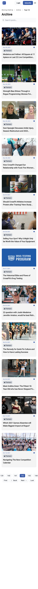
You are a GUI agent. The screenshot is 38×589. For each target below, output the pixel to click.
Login (18, 3)
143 (29, 476)
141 (15, 476)
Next (22, 480)
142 (22, 476)
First (5, 480)
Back (15, 480)
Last (32, 480)
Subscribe (28, 3)
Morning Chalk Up (7, 10)
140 (8, 476)
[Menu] (35, 2)
